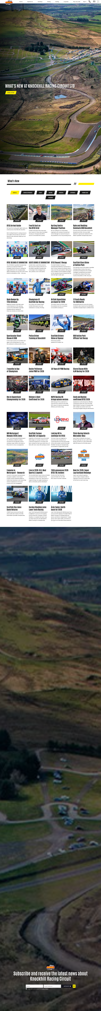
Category (66, 986)
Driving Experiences (27, 192)
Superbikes (72, 192)
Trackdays (50, 197)
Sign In (84, 1)
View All (15, 192)
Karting (50, 192)
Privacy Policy (44, 989)
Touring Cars (85, 192)
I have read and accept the (37, 989)
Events (40, 192)
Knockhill (61, 192)
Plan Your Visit (76, 1)
